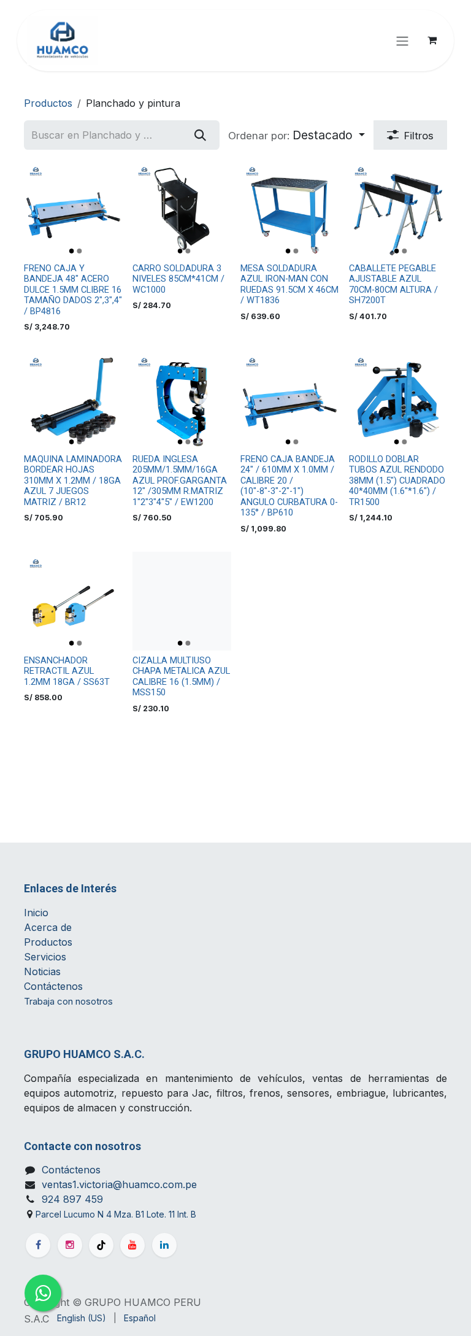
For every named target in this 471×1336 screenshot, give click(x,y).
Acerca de (48, 927)
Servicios (45, 957)
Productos (48, 103)
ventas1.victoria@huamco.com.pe (119, 1184)
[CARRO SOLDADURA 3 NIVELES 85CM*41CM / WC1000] (181, 209)
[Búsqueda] (200, 135)
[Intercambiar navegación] (402, 40)
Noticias (44, 971)
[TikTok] (101, 1245)
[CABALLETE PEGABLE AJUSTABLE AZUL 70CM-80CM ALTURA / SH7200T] (398, 209)
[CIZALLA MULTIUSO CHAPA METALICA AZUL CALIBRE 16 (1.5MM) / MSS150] (181, 601)
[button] (296, 135)
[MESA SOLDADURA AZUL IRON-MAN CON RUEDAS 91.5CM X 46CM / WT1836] (289, 209)
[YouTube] (132, 1245)
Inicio (36, 912)
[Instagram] (70, 1245)
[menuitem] (81, 1318)
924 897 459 (72, 1199)
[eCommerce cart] (431, 40)
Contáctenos (53, 986)
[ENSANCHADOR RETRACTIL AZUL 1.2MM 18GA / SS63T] (73, 601)
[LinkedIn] (164, 1245)
